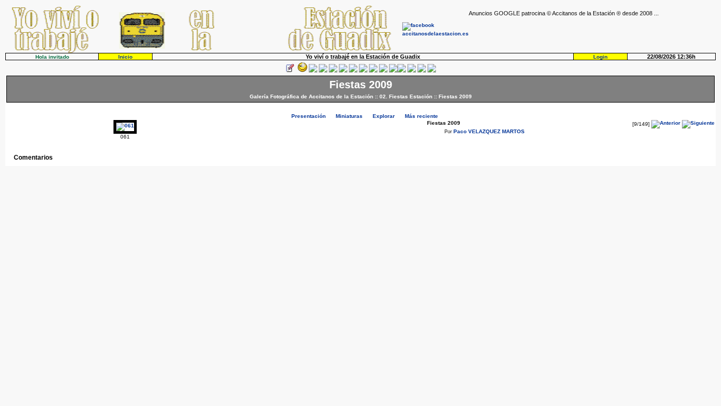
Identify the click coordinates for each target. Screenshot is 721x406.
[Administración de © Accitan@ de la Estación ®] (432, 70)
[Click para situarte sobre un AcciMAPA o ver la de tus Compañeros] (333, 70)
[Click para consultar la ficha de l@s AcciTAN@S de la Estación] (323, 70)
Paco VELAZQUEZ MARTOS (489, 131)
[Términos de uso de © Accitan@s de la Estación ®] (422, 70)
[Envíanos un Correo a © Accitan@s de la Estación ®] (411, 70)
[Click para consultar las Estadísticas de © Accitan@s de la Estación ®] (353, 70)
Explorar (384, 116)
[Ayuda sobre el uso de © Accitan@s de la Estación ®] (393, 70)
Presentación (308, 116)
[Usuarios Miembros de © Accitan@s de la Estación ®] (383, 70)
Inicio (125, 57)
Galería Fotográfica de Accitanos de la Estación (311, 96)
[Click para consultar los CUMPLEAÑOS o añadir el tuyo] (313, 70)
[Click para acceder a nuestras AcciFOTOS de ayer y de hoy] (301, 70)
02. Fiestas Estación (406, 96)
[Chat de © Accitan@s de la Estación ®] (401, 70)
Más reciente (421, 116)
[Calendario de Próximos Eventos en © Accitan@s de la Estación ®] (373, 70)
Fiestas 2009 (455, 96)
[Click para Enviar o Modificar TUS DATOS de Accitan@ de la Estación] (290, 70)
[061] (125, 125)
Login (600, 57)
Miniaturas (349, 116)
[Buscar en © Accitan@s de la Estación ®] (363, 70)
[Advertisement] (592, 32)
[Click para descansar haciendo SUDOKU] (343, 70)
